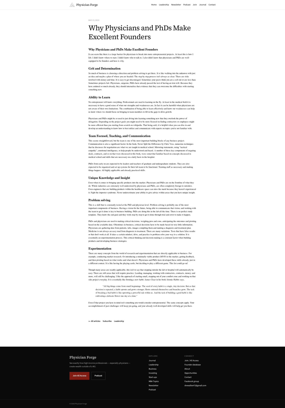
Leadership (164, 4)
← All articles (94, 321)
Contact (212, 4)
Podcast (186, 4)
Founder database (193, 364)
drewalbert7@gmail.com (195, 385)
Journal (202, 4)
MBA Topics (154, 381)
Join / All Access (192, 360)
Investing (153, 373)
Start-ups (153, 377)
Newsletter (176, 4)
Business (152, 368)
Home (154, 4)
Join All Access (79, 375)
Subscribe (107, 321)
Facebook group (192, 381)
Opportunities (191, 373)
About (187, 368)
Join (195, 4)
